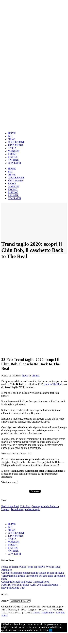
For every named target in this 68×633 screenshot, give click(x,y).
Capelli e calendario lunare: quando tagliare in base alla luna (32, 572)
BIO (10, 527)
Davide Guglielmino (43, 612)
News (25, 375)
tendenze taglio (32, 509)
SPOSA (12, 538)
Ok (50, 630)
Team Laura (17, 509)
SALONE (13, 550)
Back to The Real (53, 384)
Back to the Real (10, 506)
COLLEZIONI (16, 533)
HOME (12, 524)
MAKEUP (13, 541)
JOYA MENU (15, 535)
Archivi (5, 600)
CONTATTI (14, 553)
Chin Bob (25, 506)
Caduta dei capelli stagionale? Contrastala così (25, 581)
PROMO (12, 544)
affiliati (35, 375)
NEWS (12, 530)
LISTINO (13, 547)
